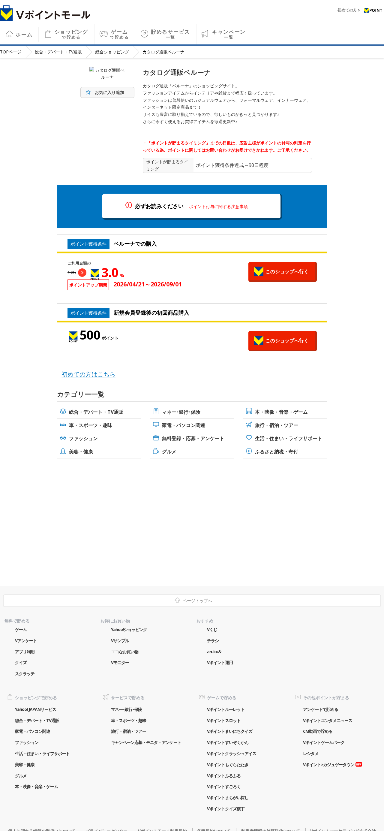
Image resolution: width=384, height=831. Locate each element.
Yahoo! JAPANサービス (35, 709)
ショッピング (71, 34)
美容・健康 (81, 451)
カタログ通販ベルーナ (163, 52)
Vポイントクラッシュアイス (231, 753)
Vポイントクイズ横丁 (225, 808)
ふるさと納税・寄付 (276, 451)
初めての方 (347, 10)
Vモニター (120, 662)
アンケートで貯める (320, 709)
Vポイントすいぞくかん (227, 742)
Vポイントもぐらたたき (227, 764)
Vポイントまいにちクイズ (229, 731)
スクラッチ (24, 673)
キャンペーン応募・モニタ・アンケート (146, 742)
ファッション (83, 438)
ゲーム (119, 34)
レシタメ (311, 753)
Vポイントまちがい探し (227, 797)
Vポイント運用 (220, 662)
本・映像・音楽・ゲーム (281, 412)
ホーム (24, 34)
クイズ (21, 662)
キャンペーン (229, 34)
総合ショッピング (112, 52)
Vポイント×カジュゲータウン (328, 764)
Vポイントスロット (224, 720)
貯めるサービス (170, 34)
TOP (10, 52)
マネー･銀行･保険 (181, 412)
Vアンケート (26, 640)
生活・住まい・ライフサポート (288, 438)
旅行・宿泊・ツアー (276, 425)
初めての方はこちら (89, 374)
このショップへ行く (287, 271)
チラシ (213, 640)
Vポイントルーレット (225, 709)
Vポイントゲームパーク (323, 742)
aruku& (214, 651)
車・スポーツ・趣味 (90, 425)
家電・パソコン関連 (183, 425)
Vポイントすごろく (224, 786)
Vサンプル (120, 640)
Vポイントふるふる (224, 775)
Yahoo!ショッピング (129, 629)
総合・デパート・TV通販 (58, 52)
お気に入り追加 (109, 92)
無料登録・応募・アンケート (193, 438)
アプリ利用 (24, 651)
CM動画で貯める (317, 731)
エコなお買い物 (124, 651)
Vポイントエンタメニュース (327, 720)
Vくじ (212, 629)
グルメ (169, 451)
